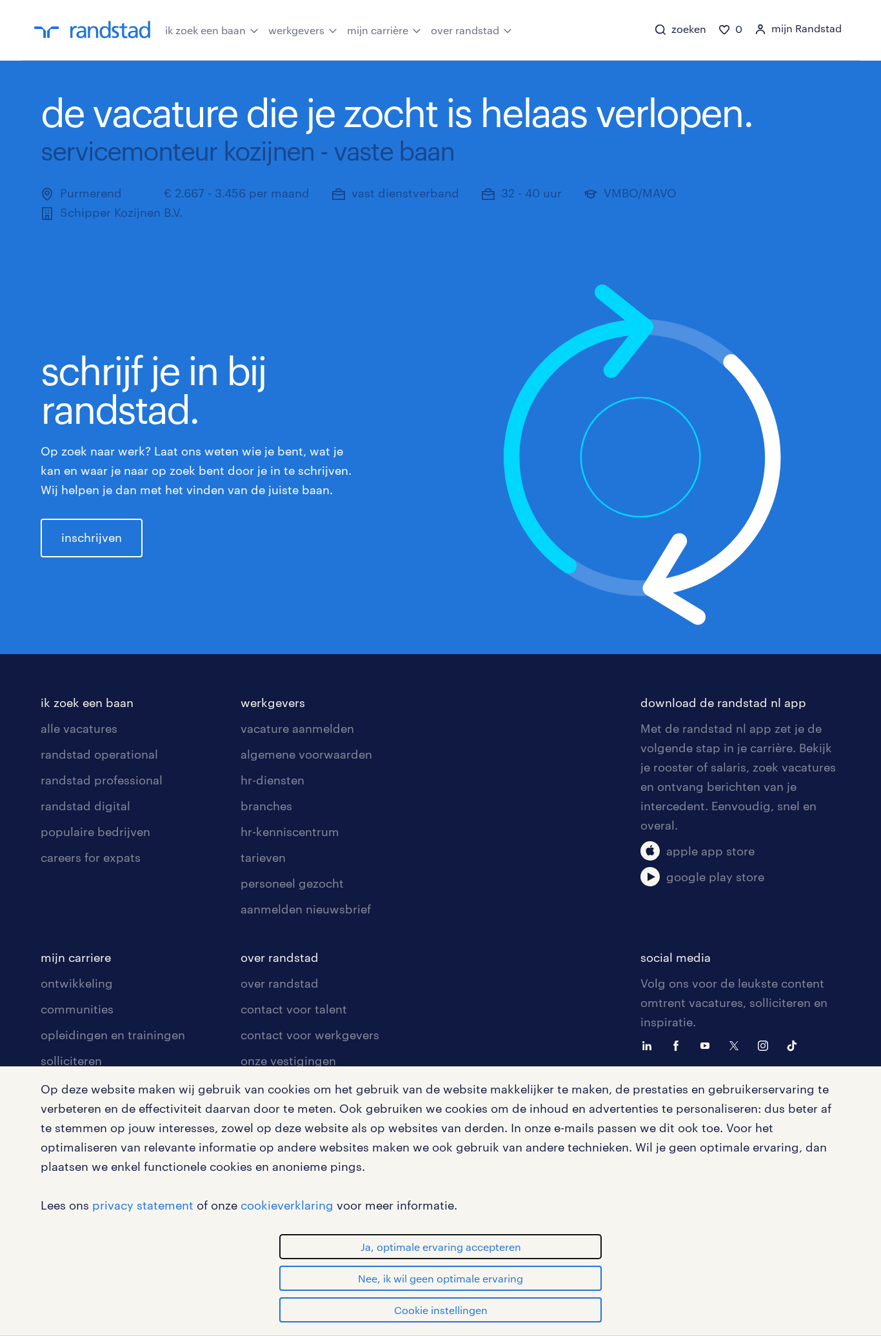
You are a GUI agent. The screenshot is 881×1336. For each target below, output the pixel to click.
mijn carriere (76, 957)
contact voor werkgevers (310, 1035)
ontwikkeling (77, 983)
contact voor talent (294, 1009)
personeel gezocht (292, 883)
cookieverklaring (287, 1205)
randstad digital (85, 806)
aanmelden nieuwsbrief (306, 909)
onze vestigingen (288, 1060)
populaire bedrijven (95, 831)
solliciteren (71, 1060)
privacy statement (142, 1205)
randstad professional (102, 780)
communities (77, 1009)
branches (266, 806)
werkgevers (296, 30)
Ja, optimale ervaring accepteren (441, 1247)
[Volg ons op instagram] (766, 1044)
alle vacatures (79, 728)
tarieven (263, 857)
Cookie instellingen (441, 1310)
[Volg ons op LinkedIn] (650, 1044)
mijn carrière (377, 30)
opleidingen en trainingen (113, 1035)
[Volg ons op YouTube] (708, 1044)
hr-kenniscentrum (290, 831)
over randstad (465, 30)
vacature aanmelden (297, 728)
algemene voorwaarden (306, 754)
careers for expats (91, 857)
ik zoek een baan (205, 30)
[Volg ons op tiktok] (795, 1044)
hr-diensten (272, 780)
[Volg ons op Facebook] (679, 1044)
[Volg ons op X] (737, 1044)
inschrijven (91, 537)
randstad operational (99, 754)
